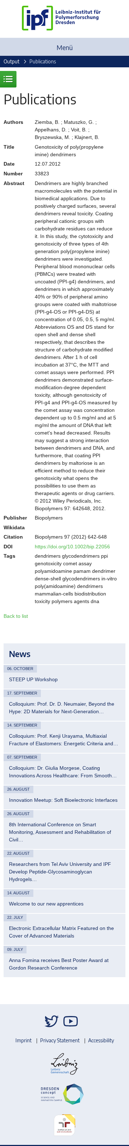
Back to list (16, 616)
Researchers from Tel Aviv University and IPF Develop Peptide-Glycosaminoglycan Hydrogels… (60, 871)
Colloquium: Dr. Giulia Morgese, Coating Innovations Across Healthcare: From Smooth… (63, 771)
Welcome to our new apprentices (46, 904)
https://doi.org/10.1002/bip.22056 (72, 546)
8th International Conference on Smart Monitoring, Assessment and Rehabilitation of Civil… (60, 832)
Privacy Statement (60, 1040)
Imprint (23, 1040)
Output (11, 61)
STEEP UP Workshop (33, 679)
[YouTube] (70, 1021)
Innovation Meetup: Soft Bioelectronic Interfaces (63, 800)
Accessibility (101, 1040)
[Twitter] (51, 1021)
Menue (8, 79)
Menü (65, 47)
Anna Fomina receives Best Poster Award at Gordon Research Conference (59, 964)
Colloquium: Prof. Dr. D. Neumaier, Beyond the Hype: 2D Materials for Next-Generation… (61, 707)
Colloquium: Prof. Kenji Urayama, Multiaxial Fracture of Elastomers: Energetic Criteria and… (63, 739)
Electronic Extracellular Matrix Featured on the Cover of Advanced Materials (61, 932)
